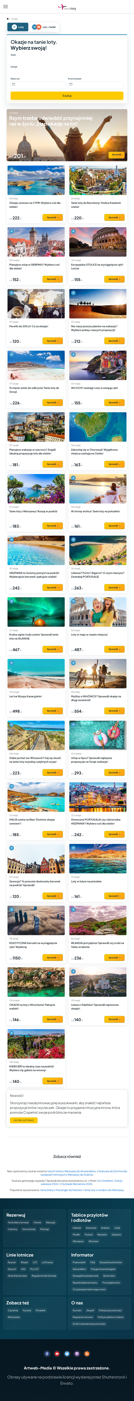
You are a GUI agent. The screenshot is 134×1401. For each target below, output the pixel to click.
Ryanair (12, 1262)
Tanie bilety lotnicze (18, 1222)
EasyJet (12, 1268)
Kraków (105, 1227)
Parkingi (44, 1229)
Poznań (89, 1234)
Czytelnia (13, 1310)
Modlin (76, 1234)
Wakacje (50, 1222)
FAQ (92, 1262)
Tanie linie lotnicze (17, 1275)
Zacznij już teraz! (24, 1120)
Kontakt (77, 1310)
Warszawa (78, 1241)
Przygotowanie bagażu (103, 1268)
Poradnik (40, 1310)
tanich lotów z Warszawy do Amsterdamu (71, 1171)
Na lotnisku (109, 1275)
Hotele (37, 1222)
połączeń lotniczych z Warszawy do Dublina (67, 1174)
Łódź (117, 1227)
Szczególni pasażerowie (85, 1275)
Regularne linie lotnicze (44, 1275)
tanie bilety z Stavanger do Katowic (61, 1189)
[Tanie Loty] (67, 7)
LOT (35, 1262)
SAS (23, 1268)
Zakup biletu (79, 1268)
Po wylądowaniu (111, 1282)
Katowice (91, 1227)
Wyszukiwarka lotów (111, 1262)
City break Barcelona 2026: (76, 1183)
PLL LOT (34, 1268)
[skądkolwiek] (19, 60)
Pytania (27, 1310)
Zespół (90, 1310)
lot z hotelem (105, 1180)
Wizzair (24, 1262)
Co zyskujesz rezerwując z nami (89, 1289)
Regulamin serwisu (83, 1317)
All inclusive (14, 1317)
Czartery (12, 1229)
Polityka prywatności (110, 1310)
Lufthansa (47, 1262)
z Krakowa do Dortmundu (112, 1171)
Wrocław (93, 1241)
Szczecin (116, 1234)
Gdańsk (77, 1227)
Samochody (28, 1229)
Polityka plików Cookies (111, 1317)
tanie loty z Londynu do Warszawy (104, 1189)
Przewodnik (79, 1262)
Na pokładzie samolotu (85, 1282)
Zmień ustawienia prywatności (89, 1323)
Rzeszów (102, 1234)
